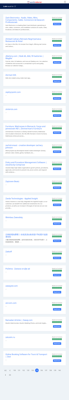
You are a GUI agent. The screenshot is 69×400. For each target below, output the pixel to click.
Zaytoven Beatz (12, 181)
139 (55, 370)
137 (46, 370)
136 (41, 370)
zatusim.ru (10, 337)
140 (59, 370)
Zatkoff (8, 251)
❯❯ (10, 375)
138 (50, 370)
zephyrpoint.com (13, 92)
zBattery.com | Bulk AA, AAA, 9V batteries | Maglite (24, 57)
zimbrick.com (11, 109)
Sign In (65, 2)
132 (23, 370)
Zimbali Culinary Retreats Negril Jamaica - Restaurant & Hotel (23, 40)
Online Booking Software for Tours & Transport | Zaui (26, 355)
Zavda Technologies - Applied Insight (21, 198)
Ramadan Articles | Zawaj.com (19, 320)
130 (14, 370)
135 (37, 370)
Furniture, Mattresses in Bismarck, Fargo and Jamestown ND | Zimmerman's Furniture (25, 127)
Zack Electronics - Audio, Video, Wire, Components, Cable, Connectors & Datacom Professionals (24, 19)
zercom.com (11, 303)
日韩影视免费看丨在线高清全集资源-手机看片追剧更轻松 (26, 235)
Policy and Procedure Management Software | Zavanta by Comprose (26, 163)
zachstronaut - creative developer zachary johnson (24, 146)
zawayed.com (11, 286)
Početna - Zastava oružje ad (17, 268)
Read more (57, 24)
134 (32, 370)
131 (19, 370)
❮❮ (5, 370)
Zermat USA (10, 75)
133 (28, 370)
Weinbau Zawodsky (14, 217)
